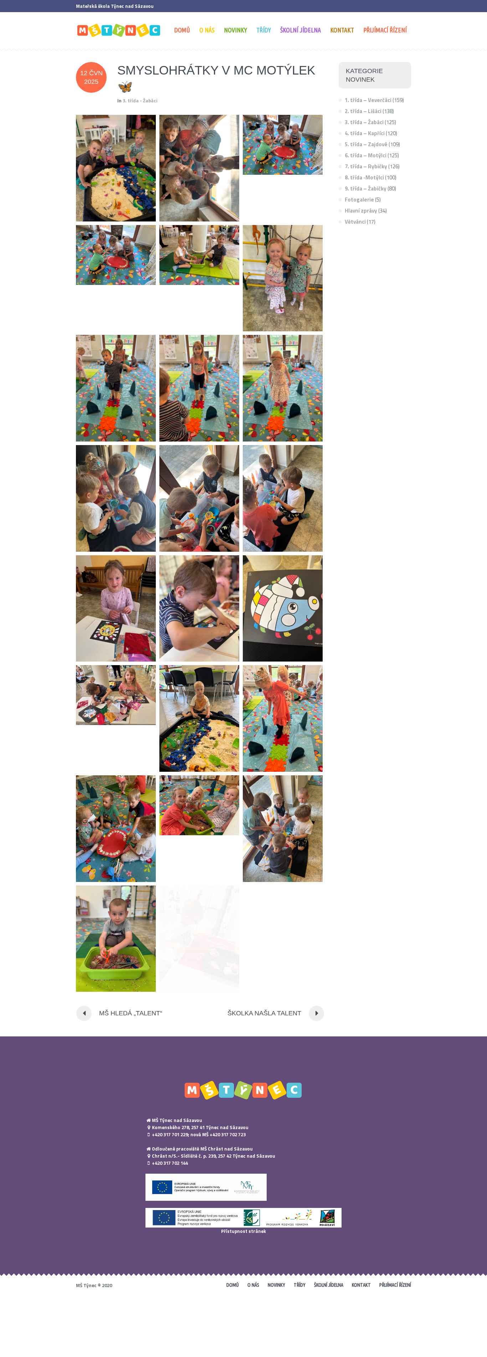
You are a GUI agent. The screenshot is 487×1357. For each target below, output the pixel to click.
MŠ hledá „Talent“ (130, 1013)
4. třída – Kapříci (365, 133)
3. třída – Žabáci (364, 122)
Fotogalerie (359, 199)
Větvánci (355, 222)
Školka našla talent (264, 1013)
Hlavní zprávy (361, 210)
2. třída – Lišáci (363, 111)
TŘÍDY (300, 1285)
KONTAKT (361, 1285)
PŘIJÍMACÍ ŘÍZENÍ (395, 1285)
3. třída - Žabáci (140, 100)
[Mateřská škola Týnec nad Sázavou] (243, 1090)
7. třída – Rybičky (366, 166)
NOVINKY (276, 1285)
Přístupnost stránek (243, 1231)
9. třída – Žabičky (365, 188)
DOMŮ (232, 1285)
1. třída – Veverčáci (368, 100)
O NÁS (253, 1285)
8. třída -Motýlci (364, 177)
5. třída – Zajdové (366, 144)
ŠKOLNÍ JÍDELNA (328, 1285)
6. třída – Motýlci (365, 155)
